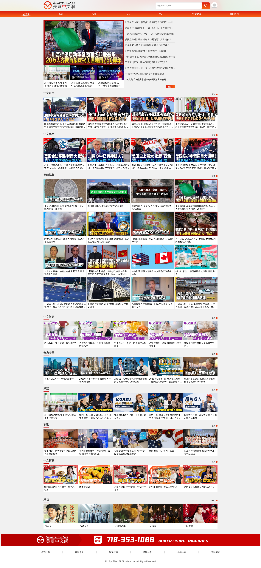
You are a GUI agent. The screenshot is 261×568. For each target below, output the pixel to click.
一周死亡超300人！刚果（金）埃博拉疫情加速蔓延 (149, 34)
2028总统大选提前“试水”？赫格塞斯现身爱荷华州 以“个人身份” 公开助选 (110, 86)
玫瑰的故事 (120, 526)
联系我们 (113, 552)
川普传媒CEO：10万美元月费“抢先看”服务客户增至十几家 (150, 68)
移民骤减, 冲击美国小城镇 (161, 451)
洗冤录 (48, 526)
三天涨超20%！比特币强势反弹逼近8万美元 (146, 62)
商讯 (161, 14)
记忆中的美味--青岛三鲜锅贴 (163, 487)
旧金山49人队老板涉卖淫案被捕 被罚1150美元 (147, 45)
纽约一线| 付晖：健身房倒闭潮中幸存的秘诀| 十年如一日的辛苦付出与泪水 (165, 418)
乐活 (128, 14)
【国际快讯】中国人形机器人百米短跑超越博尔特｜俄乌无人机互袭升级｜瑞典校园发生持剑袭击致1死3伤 (65, 307)
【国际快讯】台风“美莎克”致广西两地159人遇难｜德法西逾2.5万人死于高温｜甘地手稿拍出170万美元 (195, 307)
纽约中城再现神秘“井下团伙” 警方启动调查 (145, 51)
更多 (170, 87)
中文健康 (196, 14)
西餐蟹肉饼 (84, 487)
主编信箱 (181, 552)
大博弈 (153, 526)
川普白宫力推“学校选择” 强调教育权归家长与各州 (149, 22)
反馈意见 (79, 552)
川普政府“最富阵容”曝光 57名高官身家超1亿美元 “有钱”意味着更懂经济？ (82, 86)
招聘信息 (147, 552)
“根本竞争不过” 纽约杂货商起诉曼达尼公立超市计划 (150, 56)
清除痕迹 (215, 552)
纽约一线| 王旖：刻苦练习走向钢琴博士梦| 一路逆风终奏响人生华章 (95, 418)
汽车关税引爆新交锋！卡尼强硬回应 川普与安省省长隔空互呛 (150, 28)
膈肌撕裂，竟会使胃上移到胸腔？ (60, 343)
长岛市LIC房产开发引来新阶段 (59, 379)
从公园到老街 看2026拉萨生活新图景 (106, 206)
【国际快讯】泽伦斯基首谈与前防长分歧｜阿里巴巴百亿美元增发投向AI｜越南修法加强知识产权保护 (108, 274)
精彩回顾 (234, 14)
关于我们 (45, 552)
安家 (94, 14)
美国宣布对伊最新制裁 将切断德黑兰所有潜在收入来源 (150, 39)
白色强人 (84, 526)
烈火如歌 (189, 526)
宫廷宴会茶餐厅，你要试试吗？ (199, 487)
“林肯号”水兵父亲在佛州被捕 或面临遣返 (144, 74)
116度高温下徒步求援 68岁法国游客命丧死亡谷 (148, 79)
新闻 (61, 14)
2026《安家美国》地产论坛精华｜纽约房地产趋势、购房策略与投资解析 (165, 382)
